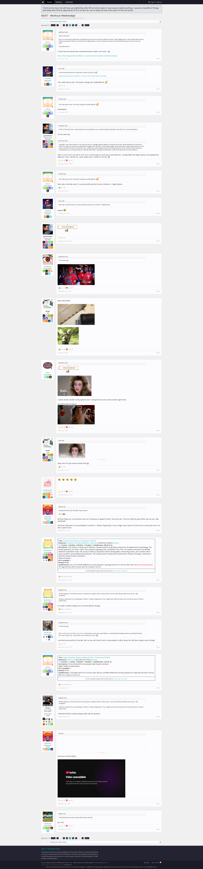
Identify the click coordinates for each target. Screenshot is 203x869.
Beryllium (146, 862)
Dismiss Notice (160, 8)
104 (70, 25)
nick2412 (48, 78)
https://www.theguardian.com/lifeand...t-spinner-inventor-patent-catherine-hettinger (87, 56)
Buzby (60, 353)
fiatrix (48, 373)
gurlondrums (62, 164)
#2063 (158, 112)
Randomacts (48, 550)
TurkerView (69, 2)
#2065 (158, 191)
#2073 (158, 530)
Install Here (124, 571)
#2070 (158, 430)
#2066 (158, 213)
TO (59, 545)
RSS (160, 862)
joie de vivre (47, 632)
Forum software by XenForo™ (56, 862)
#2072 (158, 495)
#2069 (158, 353)
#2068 (158, 291)
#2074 (158, 580)
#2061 (158, 58)
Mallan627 (47, 517)
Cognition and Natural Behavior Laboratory (82, 543)
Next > (87, 25)
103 (67, 25)
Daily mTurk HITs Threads (56, 18)
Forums (49, 2)
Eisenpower (48, 266)
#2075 (158, 612)
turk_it (48, 42)
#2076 (158, 647)
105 (73, 25)
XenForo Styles (89, 862)
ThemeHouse (68, 865)
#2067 (158, 241)
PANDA (93, 541)
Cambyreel (47, 824)
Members (59, 2)
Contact (115, 543)
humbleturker (47, 490)
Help (153, 862)
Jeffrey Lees (71, 660)
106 (76, 25)
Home (42, 2)
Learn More (117, 571)
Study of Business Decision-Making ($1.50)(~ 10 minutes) (83, 657)
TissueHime (73, 18)
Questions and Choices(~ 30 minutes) (76, 541)
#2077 (158, 688)
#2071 (158, 470)
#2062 (158, 89)
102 (64, 25)
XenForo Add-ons (78, 862)
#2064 (158, 164)
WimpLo (60, 716)
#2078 (158, 716)
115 (83, 25)
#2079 (158, 803)
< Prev (53, 25)
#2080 (158, 829)
